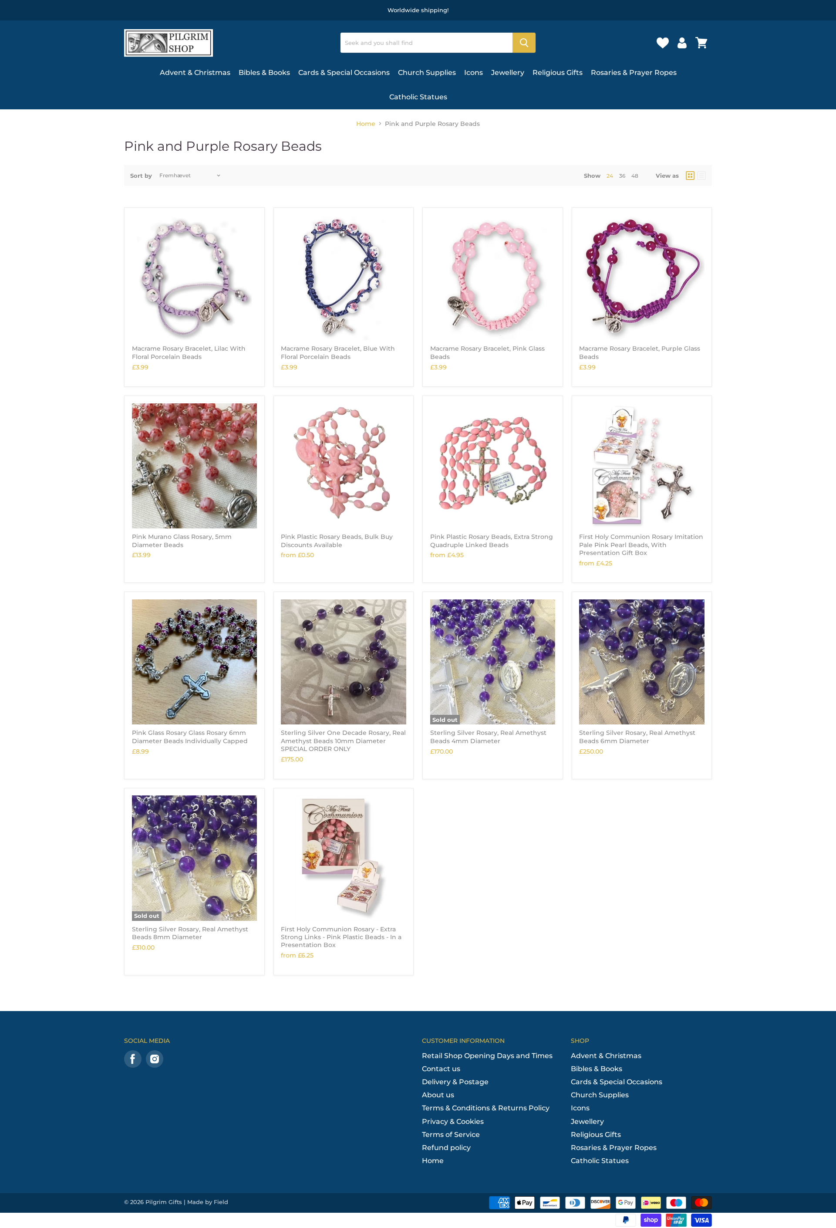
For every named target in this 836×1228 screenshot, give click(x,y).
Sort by (141, 176)
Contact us (441, 1069)
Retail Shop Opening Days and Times (487, 1056)
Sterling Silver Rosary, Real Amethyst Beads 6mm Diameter (637, 736)
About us (438, 1095)
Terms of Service (451, 1134)
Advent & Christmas (195, 72)
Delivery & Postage (455, 1082)
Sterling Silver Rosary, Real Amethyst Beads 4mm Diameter (488, 736)
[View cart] (701, 43)
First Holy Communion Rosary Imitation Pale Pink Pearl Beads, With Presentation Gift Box (641, 545)
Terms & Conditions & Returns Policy (485, 1108)
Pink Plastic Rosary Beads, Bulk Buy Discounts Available (337, 540)
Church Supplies (427, 72)
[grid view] (690, 175)
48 (634, 176)
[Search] (524, 43)
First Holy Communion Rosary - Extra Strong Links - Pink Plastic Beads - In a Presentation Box (341, 937)
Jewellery (507, 72)
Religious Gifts (558, 72)
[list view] (701, 175)
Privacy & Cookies (453, 1121)
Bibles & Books (264, 72)
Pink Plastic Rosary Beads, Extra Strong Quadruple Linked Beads (491, 540)
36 (622, 176)
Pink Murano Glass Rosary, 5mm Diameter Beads (182, 540)
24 (610, 176)
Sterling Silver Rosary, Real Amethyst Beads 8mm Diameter (190, 933)
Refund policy (446, 1147)
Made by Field (207, 1201)
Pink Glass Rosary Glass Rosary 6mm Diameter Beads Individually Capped (190, 736)
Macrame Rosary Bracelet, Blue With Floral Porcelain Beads (338, 352)
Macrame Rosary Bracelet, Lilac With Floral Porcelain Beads (189, 352)
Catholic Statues (418, 97)
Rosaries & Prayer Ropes (634, 72)
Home (365, 123)
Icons (473, 72)
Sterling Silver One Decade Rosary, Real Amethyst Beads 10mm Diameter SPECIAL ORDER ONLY (343, 741)
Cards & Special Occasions (344, 72)
